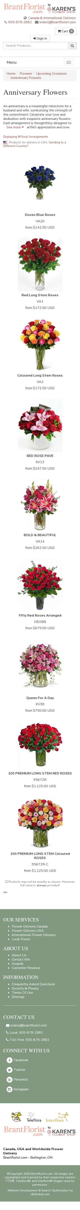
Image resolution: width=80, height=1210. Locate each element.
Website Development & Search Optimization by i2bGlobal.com (40, 1192)
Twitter (19, 1069)
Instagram (21, 1089)
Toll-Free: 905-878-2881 (29, 1039)
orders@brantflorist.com (57, 22)
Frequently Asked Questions (33, 984)
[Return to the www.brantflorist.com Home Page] (40, 8)
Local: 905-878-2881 (26, 1032)
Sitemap (18, 997)
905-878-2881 (20, 22)
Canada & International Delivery (52, 18)
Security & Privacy (25, 988)
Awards (17, 963)
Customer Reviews (26, 968)
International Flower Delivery (34, 935)
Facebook (20, 1060)
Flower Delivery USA (28, 930)
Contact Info (21, 959)
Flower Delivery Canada (30, 926)
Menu (12, 62)
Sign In (41, 38)
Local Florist (21, 939)
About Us (19, 955)
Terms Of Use (22, 992)
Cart (66, 31)
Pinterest (20, 1079)
